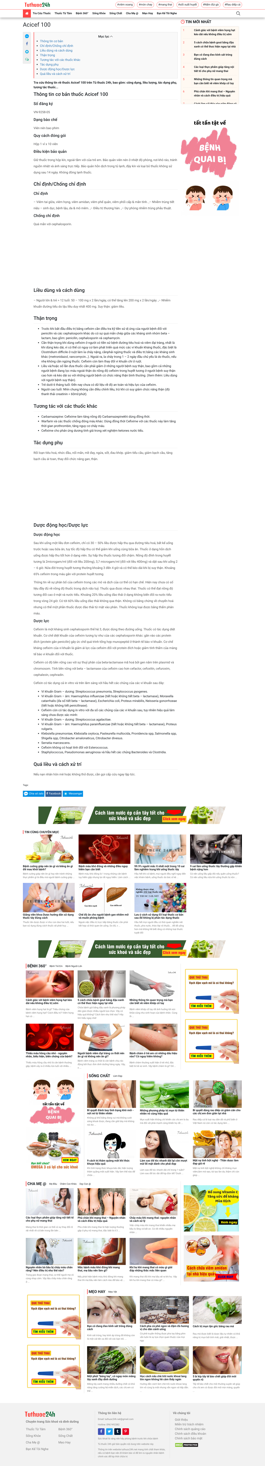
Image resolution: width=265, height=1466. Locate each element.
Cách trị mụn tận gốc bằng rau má (213, 1326)
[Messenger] (27, 52)
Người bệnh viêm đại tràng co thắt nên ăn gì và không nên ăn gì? (101, 1055)
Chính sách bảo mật (188, 1438)
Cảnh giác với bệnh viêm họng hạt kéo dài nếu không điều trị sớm (49, 1002)
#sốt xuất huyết (187, 4)
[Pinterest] (125, 1431)
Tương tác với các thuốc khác (60, 60)
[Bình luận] (27, 59)
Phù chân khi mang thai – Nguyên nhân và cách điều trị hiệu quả (101, 1219)
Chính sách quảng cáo (190, 1429)
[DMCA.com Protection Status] (185, 1443)
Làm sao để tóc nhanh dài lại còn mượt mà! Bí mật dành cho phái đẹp (163, 1162)
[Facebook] (27, 44)
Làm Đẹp (117, 1076)
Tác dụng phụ (49, 64)
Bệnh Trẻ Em (55, 966)
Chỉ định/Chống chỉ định (56, 46)
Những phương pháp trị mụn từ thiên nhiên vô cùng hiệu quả (162, 1112)
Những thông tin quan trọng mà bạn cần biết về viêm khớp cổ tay (151, 1002)
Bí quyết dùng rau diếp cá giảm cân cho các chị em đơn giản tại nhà (217, 1112)
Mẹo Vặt (112, 1291)
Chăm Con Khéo (68, 1184)
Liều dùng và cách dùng (56, 50)
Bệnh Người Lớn (74, 966)
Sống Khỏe (99, 13)
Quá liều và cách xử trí (55, 74)
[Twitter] (109, 1431)
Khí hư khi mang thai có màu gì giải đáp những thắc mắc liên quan (151, 1269)
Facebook (55, 793)
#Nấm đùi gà (210, 4)
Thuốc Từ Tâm (63, 13)
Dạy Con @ (85, 1184)
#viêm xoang (125, 4)
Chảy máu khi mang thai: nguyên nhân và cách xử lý (153, 1219)
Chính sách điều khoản (190, 1433)
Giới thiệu (181, 1419)
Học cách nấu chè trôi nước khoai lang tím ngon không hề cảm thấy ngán (163, 1378)
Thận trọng (47, 55)
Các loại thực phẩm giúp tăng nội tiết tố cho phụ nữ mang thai (50, 1219)
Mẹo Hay (147, 13)
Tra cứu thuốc (42, 13)
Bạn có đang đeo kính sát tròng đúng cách (109, 1328)
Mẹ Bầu (53, 1184)
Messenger (75, 793)
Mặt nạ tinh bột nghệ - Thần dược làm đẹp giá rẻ (216, 1162)
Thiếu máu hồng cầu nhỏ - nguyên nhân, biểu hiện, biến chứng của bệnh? (49, 1055)
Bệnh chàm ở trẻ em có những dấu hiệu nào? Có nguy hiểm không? (153, 1055)
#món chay (145, 4)
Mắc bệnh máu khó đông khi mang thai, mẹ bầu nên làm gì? (99, 1269)
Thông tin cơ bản (51, 41)
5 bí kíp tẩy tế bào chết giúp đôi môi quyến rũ (214, 1378)
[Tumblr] (117, 1431)
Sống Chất (115, 13)
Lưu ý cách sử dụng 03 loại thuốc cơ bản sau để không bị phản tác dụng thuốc (159, 916)
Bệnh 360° (82, 13)
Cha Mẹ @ (132, 13)
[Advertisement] (106, 258)
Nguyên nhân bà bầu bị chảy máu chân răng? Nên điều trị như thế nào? (49, 1269)
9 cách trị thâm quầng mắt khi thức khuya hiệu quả (108, 1162)
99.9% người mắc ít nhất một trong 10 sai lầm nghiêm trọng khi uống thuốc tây (159, 868)
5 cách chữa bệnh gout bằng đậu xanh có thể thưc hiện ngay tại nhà (101, 1002)
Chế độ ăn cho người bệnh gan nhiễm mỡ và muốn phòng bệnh (104, 916)
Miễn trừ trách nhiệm (189, 1424)
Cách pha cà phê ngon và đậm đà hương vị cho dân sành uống (164, 1328)
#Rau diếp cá (232, 4)
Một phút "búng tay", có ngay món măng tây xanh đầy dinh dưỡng (111, 1378)
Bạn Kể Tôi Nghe (167, 13)
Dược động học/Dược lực (57, 69)
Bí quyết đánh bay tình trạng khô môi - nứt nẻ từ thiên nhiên (110, 1112)
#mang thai (165, 4)
